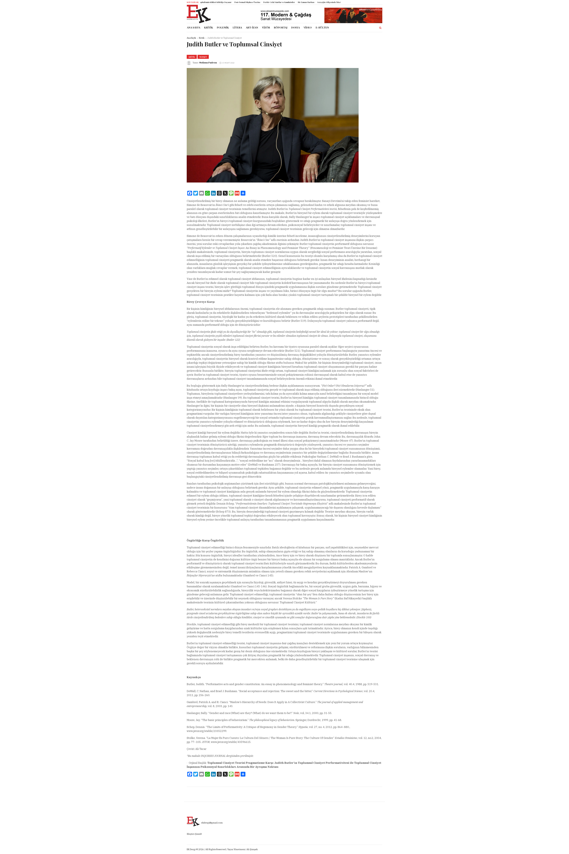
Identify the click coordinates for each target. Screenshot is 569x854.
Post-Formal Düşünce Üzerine (215, 2)
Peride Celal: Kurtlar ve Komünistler (247, 2)
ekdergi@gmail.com (212, 822)
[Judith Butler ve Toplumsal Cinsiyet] (273, 125)
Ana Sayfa (191, 37)
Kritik (201, 37)
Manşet (203, 57)
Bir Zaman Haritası (274, 2)
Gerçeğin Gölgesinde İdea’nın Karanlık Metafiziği (307, 2)
